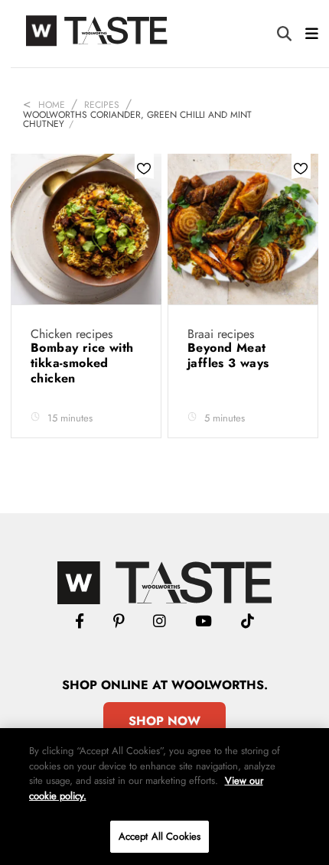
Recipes (101, 105)
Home (51, 105)
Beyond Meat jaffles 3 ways (230, 355)
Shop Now (164, 721)
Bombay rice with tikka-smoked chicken (82, 363)
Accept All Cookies (159, 836)
